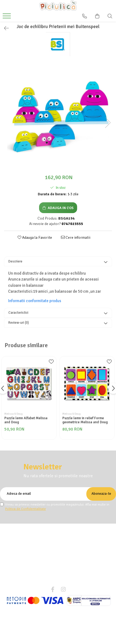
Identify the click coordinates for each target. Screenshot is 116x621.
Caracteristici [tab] (18, 312)
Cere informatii (77, 237)
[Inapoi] (4, 28)
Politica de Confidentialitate (25, 509)
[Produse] (7, 17)
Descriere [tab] (15, 261)
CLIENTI (56, 538)
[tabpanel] (58, 117)
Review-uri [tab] (18, 322)
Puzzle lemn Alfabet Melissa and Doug (25, 420)
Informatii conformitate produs (34, 300)
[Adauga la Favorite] (51, 363)
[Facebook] (52, 589)
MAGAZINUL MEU (56, 526)
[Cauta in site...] (110, 16)
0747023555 (61, 572)
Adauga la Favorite (36, 237)
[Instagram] (63, 589)
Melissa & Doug (13, 413)
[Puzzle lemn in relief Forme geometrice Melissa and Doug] (87, 383)
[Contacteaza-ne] (85, 16)
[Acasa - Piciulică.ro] (58, 5)
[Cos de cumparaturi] (97, 16)
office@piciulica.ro (61, 580)
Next (107, 122)
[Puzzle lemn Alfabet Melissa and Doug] (29, 383)
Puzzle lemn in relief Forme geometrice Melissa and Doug (85, 420)
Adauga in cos (60, 208)
